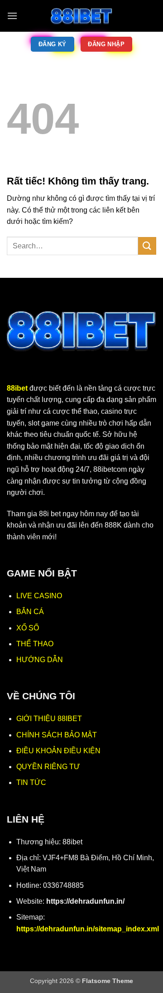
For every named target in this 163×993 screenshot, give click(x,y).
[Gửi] (147, 246)
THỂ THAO (34, 644)
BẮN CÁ (30, 611)
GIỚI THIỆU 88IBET (49, 718)
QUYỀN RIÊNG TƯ (48, 766)
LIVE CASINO (39, 596)
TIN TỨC (31, 782)
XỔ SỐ (27, 628)
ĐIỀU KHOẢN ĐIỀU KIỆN (58, 751)
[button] (12, 16)
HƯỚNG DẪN (39, 660)
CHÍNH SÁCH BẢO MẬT (56, 735)
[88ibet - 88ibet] (81, 16)
